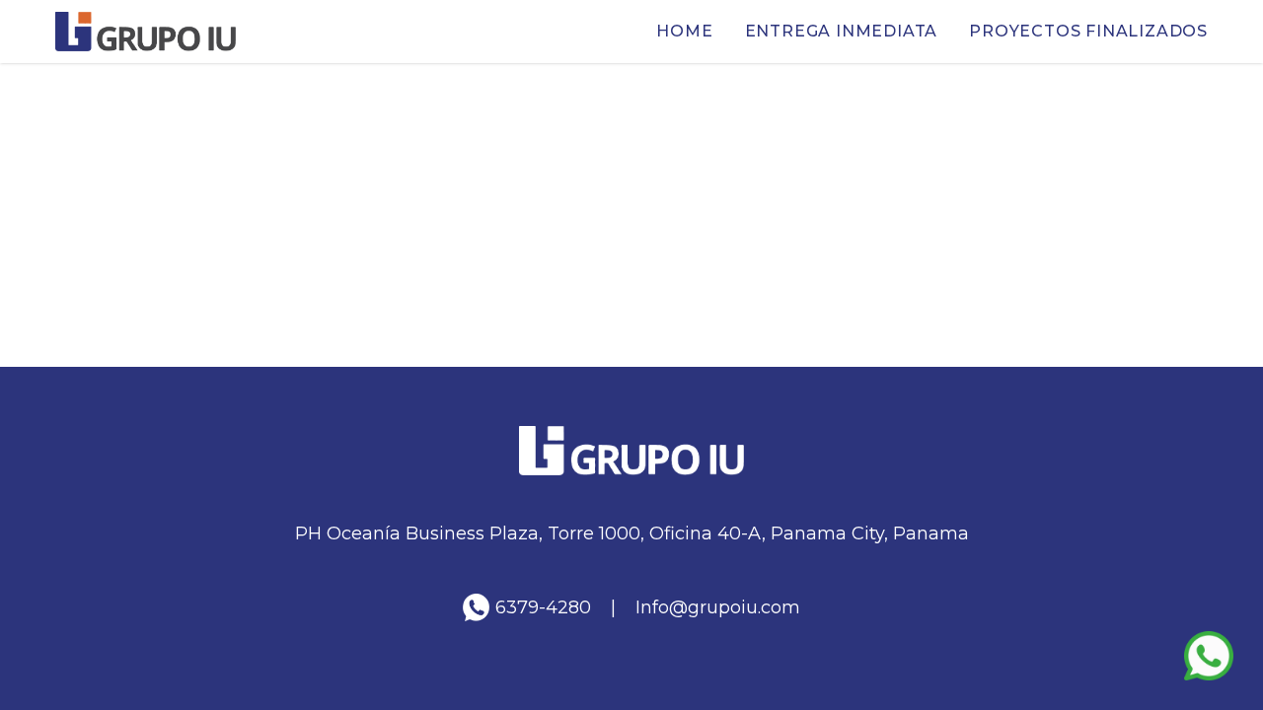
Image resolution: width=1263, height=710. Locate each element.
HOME (684, 31)
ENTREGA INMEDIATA (841, 31)
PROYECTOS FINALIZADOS (1088, 31)
